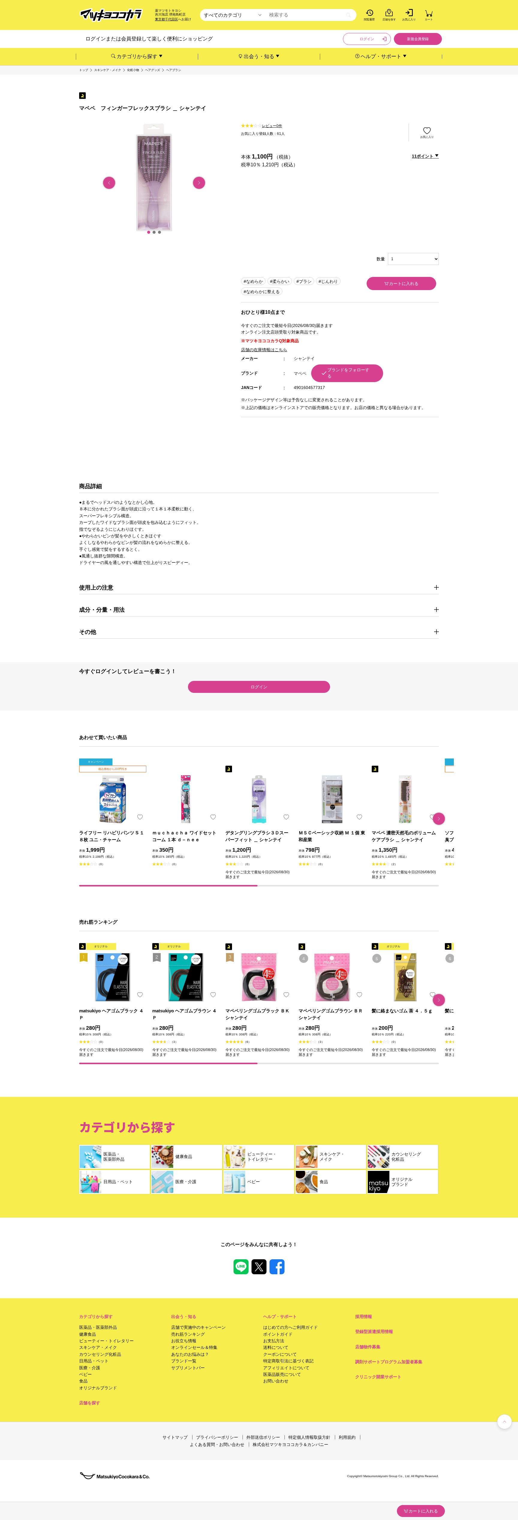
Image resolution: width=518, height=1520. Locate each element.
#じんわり (328, 281)
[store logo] (111, 15)
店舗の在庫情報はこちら (264, 349)
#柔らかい (279, 281)
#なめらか (253, 281)
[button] (148, 232)
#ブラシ (303, 281)
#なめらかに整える (262, 291)
